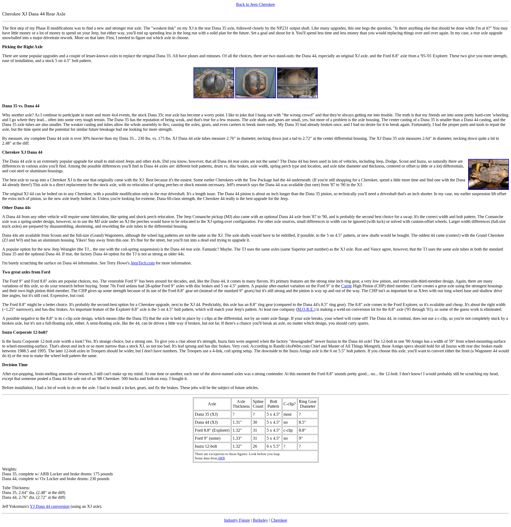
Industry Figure (237, 520)
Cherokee (279, 520)
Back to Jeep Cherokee (255, 4)
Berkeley (260, 520)
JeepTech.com (143, 263)
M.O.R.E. (305, 309)
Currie (346, 286)
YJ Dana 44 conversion (49, 506)
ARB (221, 458)
